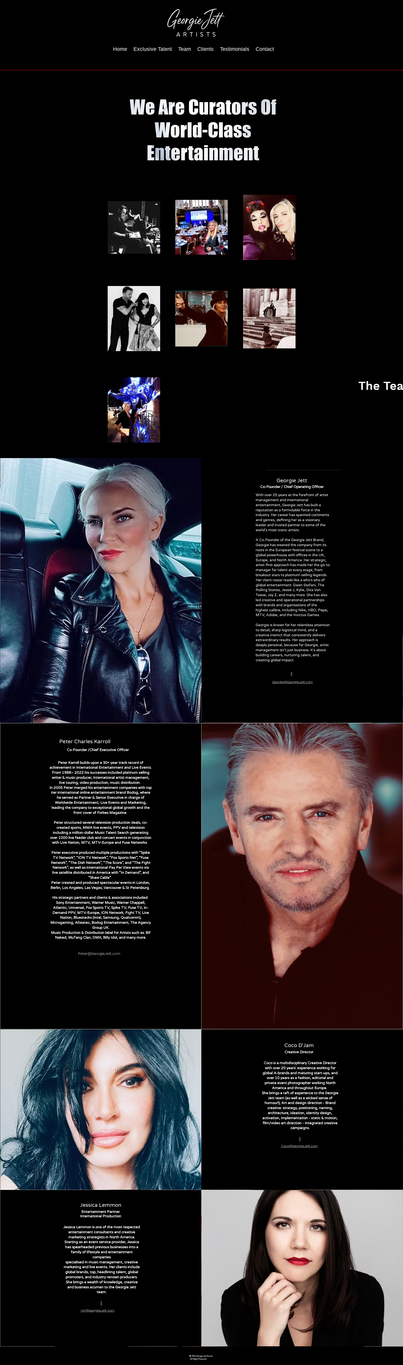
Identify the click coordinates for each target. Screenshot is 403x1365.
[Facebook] (285, 694)
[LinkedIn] (298, 694)
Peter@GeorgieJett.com (99, 953)
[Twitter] (291, 694)
